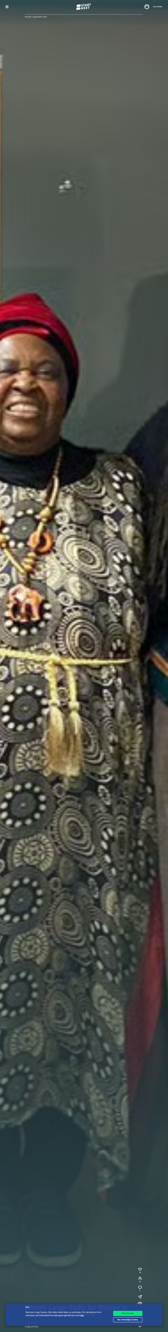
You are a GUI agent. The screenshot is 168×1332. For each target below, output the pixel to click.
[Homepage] (84, 6)
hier (82, 1316)
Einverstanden (128, 1313)
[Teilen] (140, 1297)
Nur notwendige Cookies (127, 1320)
